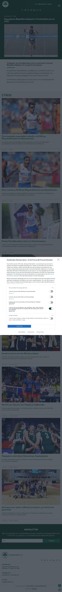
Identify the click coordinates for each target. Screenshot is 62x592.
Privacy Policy (40, 332)
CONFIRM (19, 326)
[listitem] (31, 288)
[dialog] (31, 296)
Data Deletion (21, 332)
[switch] (51, 291)
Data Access (31, 332)
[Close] (58, 260)
